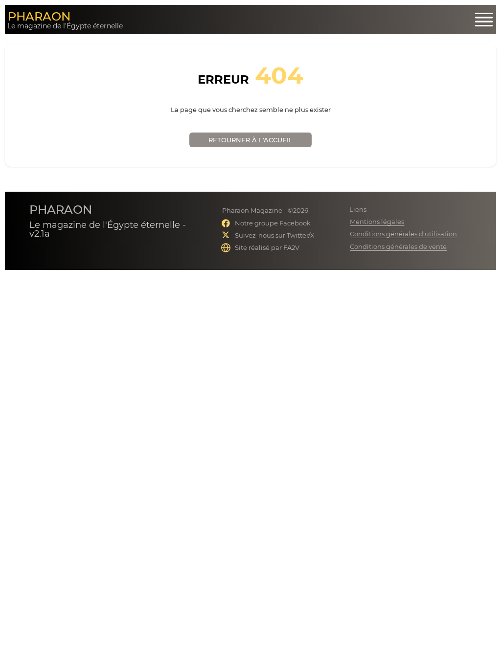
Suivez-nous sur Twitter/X (275, 235)
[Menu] (484, 19)
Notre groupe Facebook (273, 223)
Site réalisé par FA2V (267, 247)
